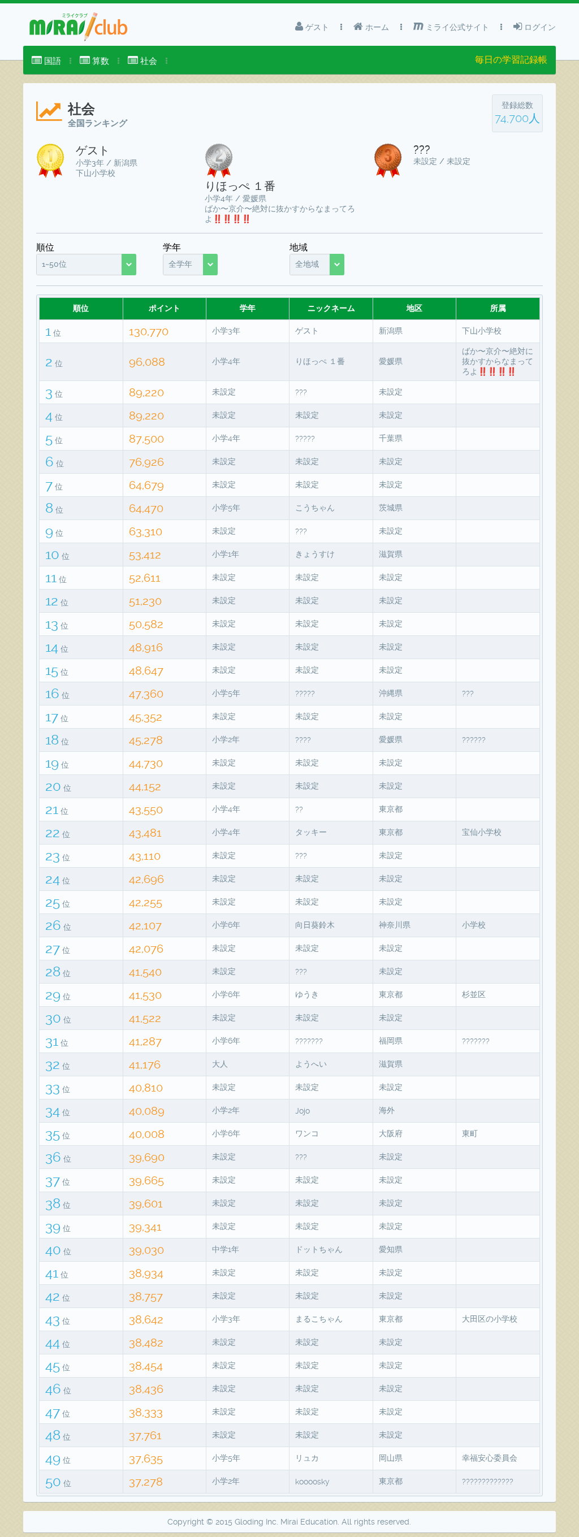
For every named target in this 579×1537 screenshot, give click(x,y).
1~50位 (54, 264)
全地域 (307, 264)
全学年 (180, 264)
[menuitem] (46, 61)
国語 (51, 61)
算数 (99, 61)
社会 (147, 61)
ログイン (539, 27)
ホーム (376, 27)
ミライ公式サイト (456, 27)
